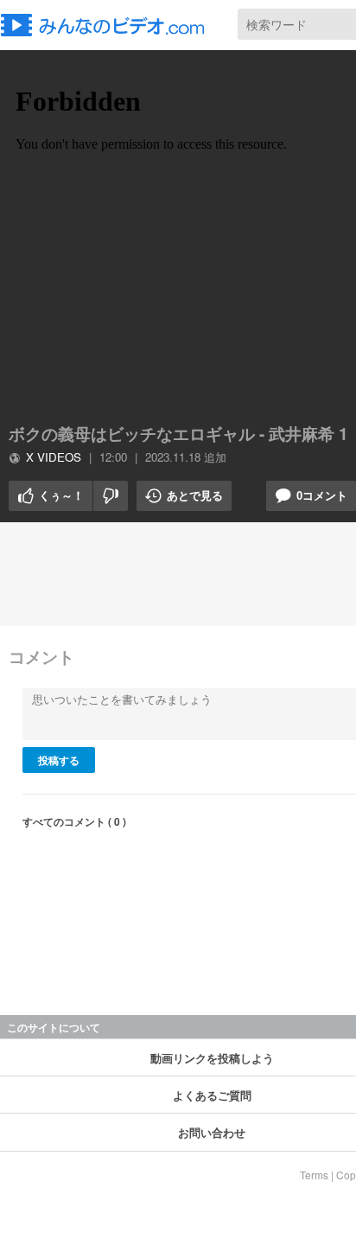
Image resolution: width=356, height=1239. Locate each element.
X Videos (53, 457)
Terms (314, 1174)
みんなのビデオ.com (108, 25)
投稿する (58, 760)
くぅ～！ (46, 495)
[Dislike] (110, 496)
